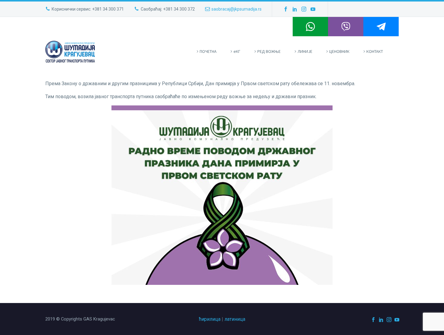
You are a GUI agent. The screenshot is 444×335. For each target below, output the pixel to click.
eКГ (236, 51)
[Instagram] (303, 9)
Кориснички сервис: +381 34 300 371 (88, 9)
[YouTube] (312, 9)
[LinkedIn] (294, 9)
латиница (234, 319)
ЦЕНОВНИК (339, 51)
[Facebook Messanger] (381, 26)
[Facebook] (285, 9)
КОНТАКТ (374, 51)
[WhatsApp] (310, 26)
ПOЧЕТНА (208, 51)
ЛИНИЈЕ (305, 51)
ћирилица (209, 319)
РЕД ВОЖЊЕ (269, 51)
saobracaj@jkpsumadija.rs (236, 9)
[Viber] (345, 26)
